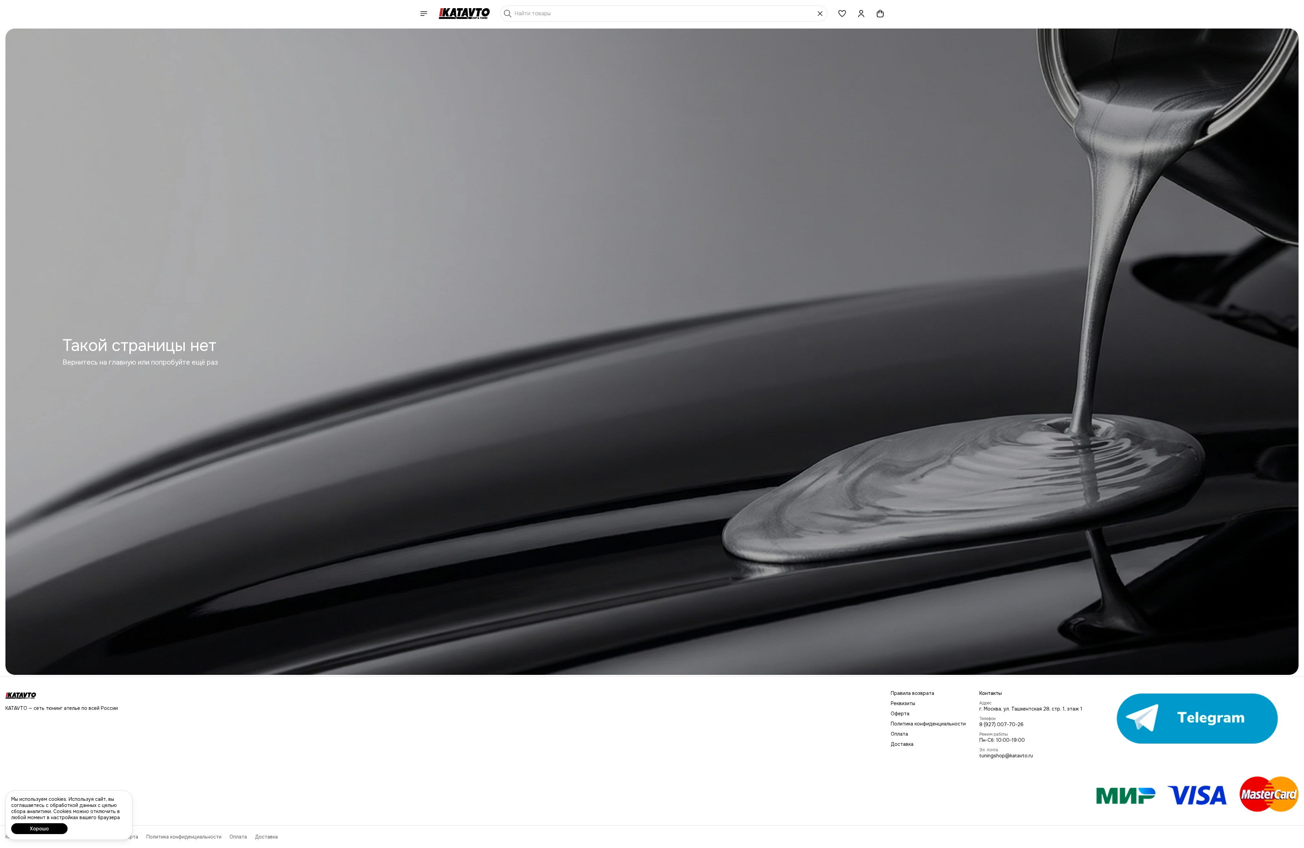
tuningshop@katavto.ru (1006, 756)
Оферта (900, 714)
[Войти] (861, 14)
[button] (842, 14)
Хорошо (39, 829)
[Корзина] (880, 14)
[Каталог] (424, 14)
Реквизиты (903, 703)
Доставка (902, 744)
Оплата (899, 734)
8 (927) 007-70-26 (1001, 724)
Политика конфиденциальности (928, 724)
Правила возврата (912, 693)
